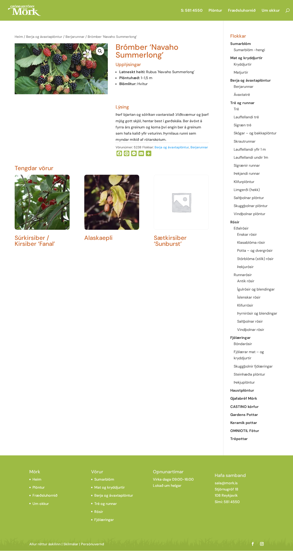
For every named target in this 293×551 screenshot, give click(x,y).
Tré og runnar (242, 102)
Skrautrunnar (244, 141)
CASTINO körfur (244, 406)
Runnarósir (243, 274)
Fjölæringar (240, 337)
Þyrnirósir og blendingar (257, 313)
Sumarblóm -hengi (249, 49)
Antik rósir (245, 281)
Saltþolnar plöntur (249, 197)
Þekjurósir (245, 266)
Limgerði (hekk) (247, 189)
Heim (19, 36)
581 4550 (232, 501)
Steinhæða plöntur (249, 374)
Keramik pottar (243, 422)
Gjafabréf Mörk (243, 398)
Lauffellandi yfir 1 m (250, 149)
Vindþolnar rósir (250, 329)
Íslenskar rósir (248, 297)
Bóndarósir (243, 343)
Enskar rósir (247, 234)
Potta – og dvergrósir (255, 250)
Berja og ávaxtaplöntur (44, 36)
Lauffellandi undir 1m (251, 157)
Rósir (234, 222)
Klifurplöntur (244, 181)
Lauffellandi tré (246, 117)
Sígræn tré (242, 125)
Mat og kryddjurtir (246, 57)
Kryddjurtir (243, 64)
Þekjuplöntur (244, 382)
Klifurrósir (245, 305)
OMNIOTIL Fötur (244, 430)
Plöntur (215, 11)
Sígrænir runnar (247, 165)
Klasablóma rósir (251, 242)
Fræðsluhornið (242, 11)
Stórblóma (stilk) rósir (255, 258)
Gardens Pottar (244, 414)
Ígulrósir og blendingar (256, 289)
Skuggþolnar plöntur (251, 205)
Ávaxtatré (242, 94)
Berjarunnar (74, 36)
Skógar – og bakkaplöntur (255, 133)
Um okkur (271, 11)
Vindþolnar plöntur (249, 213)
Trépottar (239, 438)
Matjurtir (241, 72)
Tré (236, 109)
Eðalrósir (241, 228)
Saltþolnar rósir (250, 321)
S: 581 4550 (192, 11)
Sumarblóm (240, 43)
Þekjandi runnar (247, 173)
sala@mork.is (226, 483)
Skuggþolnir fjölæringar (253, 366)
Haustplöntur (242, 390)
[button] (100, 51)
